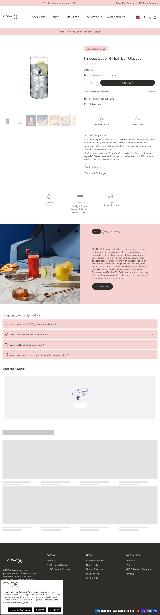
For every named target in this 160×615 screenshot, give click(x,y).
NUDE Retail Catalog (57, 564)
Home (61, 31)
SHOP (56, 17)
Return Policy (93, 564)
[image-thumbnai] (7, 120)
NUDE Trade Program (147, 3)
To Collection (102, 286)
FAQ (128, 564)
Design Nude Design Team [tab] (115, 231)
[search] (143, 17)
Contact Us (131, 560)
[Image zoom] (39, 77)
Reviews (130, 573)
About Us (120, 3)
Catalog (130, 3)
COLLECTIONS (94, 17)
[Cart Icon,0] (155, 17)
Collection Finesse (95, 48)
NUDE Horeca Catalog (58, 569)
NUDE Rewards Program (138, 569)
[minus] (86, 82)
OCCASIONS (38, 17)
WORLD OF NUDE (116, 17)
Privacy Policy (93, 573)
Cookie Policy (93, 578)
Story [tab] (96, 231)
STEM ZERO (72, 17)
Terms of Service (94, 569)
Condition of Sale (95, 560)
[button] (127, 83)
